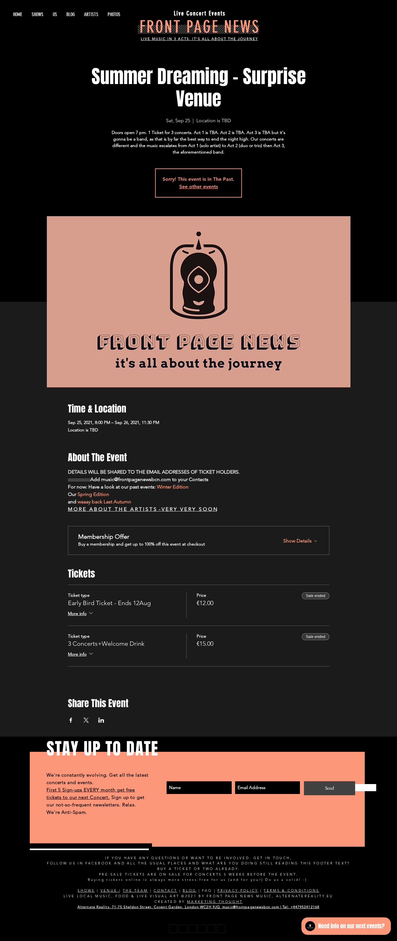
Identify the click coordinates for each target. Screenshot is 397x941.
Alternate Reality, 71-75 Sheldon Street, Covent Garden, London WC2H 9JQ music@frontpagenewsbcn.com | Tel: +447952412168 (198, 907)
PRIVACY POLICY (237, 890)
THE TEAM (135, 890)
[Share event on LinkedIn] (101, 720)
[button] (55, 14)
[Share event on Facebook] (71, 720)
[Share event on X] (86, 720)
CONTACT (165, 890)
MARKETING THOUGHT (215, 901)
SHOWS (86, 890)
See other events (198, 187)
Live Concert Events (199, 13)
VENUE (109, 890)
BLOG (189, 890)
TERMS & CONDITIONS (291, 890)
